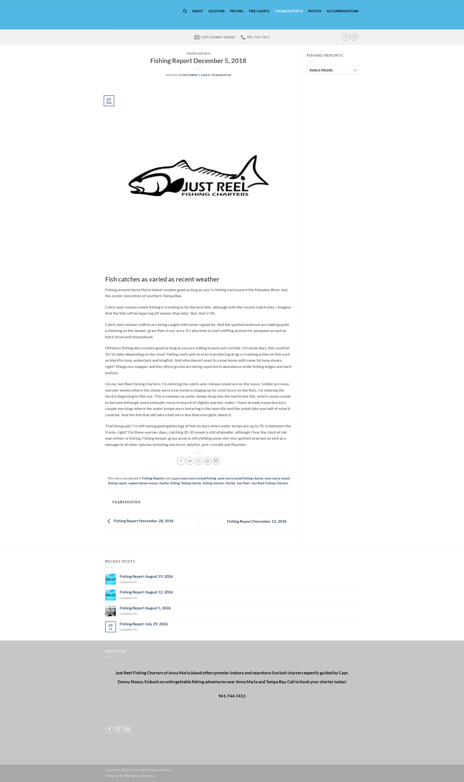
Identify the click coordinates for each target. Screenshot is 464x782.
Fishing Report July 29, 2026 (144, 623)
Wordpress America (139, 776)
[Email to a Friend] (199, 461)
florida (230, 483)
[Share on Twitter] (190, 461)
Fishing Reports (289, 11)
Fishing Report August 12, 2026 (146, 592)
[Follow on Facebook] (346, 37)
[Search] (185, 11)
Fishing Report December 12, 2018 (257, 521)
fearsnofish (221, 75)
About (197, 11)
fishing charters (214, 483)
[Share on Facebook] (181, 461)
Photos (314, 11)
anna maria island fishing (198, 478)
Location (217, 11)
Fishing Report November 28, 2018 (143, 520)
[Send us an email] (127, 729)
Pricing (236, 11)
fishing (175, 483)
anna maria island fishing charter (240, 478)
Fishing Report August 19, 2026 (146, 576)
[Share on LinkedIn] (216, 461)
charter (164, 483)
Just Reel (243, 483)
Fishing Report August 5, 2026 (145, 608)
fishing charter (191, 483)
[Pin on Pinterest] (207, 461)
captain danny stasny (143, 483)
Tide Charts (259, 11)
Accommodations (343, 11)
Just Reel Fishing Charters (269, 483)
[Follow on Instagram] (354, 37)
